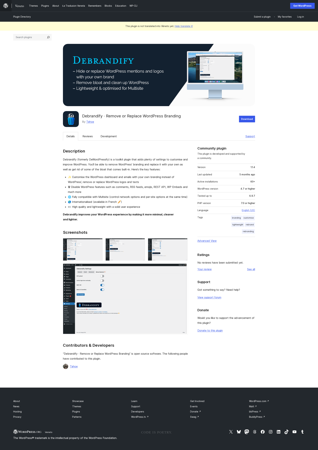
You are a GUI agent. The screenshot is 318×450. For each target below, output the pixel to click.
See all (251, 269)
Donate (195, 411)
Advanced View (207, 240)
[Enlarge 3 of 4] (183, 242)
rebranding (248, 231)
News (16, 406)
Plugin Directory (22, 16)
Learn (134, 401)
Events (194, 406)
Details (70, 136)
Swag (194, 416)
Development (109, 136)
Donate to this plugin (210, 330)
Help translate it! (184, 26)
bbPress (255, 411)
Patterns (76, 416)
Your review (204, 269)
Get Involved (197, 401)
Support (250, 136)
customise (248, 218)
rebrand (250, 224)
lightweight (237, 224)
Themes (76, 406)
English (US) (248, 210)
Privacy (17, 416)
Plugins (76, 411)
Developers (137, 411)
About (16, 401)
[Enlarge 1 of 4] (98, 242)
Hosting (17, 411)
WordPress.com (259, 401)
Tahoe (90, 121)
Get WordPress (302, 5)
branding (236, 218)
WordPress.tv (140, 416)
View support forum (209, 297)
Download (247, 119)
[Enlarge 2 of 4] (140, 242)
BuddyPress (257, 416)
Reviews (87, 136)
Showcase (78, 401)
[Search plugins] (48, 37)
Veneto (48, 432)
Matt (253, 406)
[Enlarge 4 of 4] (183, 268)
